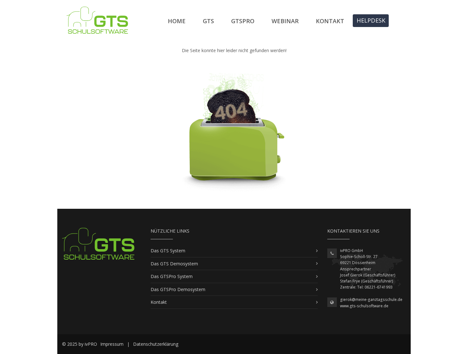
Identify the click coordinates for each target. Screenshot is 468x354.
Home (177, 21)
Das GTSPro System (172, 276)
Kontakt (330, 21)
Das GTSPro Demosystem (178, 289)
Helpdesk (371, 20)
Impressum (112, 344)
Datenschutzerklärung (155, 344)
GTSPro (242, 21)
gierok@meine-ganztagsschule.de (371, 299)
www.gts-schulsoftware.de (364, 306)
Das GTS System (168, 251)
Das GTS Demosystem (174, 264)
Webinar (285, 21)
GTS (208, 21)
